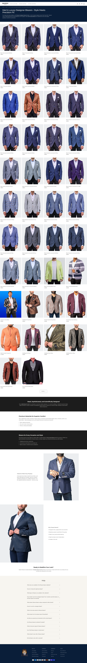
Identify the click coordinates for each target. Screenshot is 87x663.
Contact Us (44, 654)
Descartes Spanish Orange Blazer (50, 319)
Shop (6, 7)
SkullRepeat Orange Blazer (27, 319)
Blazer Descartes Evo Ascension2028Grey (29, 286)
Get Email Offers (45, 652)
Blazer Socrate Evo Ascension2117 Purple (73, 186)
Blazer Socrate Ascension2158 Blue (28, 86)
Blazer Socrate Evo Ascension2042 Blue (7, 286)
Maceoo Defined (22, 3)
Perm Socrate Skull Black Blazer (27, 386)
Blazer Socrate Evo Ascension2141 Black (51, 119)
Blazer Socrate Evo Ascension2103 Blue (73, 253)
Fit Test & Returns (32, 3)
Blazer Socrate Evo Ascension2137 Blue (51, 153)
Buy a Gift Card (63, 650)
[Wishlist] (81, 4)
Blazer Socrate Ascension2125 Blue (50, 186)
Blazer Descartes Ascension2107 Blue (7, 253)
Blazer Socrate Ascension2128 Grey (7, 186)
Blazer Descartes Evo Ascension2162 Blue (73, 52)
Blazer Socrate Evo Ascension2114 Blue (7, 219)
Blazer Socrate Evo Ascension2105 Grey (29, 253)
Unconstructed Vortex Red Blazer (71, 319)
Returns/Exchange (63, 652)
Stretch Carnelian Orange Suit (6, 353)
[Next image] (20, 37)
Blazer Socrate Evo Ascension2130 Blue (73, 153)
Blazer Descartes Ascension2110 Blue (50, 219)
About (52, 652)
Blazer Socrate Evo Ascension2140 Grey (73, 119)
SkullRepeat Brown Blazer (70, 353)
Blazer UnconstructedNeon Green (50, 286)
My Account (62, 654)
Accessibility (34, 650)
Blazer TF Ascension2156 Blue (71, 86)
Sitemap (52, 656)
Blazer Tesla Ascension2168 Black (6, 52)
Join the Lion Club (54, 654)
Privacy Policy (34, 652)
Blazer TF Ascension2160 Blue (6, 86)
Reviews (52, 650)
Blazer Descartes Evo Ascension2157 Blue (51, 86)
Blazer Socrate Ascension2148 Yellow (28, 119)
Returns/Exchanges (35, 656)
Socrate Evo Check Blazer (5, 319)
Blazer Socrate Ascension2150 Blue (7, 119)
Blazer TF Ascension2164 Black (27, 52)
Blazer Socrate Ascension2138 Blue (28, 153)
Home (3, 7)
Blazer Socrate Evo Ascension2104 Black (51, 253)
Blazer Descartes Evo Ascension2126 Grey (29, 186)
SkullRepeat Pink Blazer (26, 353)
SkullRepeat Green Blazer (48, 353)
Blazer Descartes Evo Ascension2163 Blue (51, 52)
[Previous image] (1, 37)
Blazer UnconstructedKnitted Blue (72, 286)
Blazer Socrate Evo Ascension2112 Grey (29, 219)
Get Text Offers (44, 650)
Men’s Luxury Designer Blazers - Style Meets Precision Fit (20, 7)
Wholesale (44, 656)
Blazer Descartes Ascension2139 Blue (7, 153)
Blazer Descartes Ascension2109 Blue (72, 219)
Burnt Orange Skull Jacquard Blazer (6, 386)
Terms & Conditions (35, 654)
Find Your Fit (62, 656)
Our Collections (13, 3)
